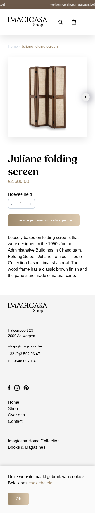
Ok (18, 499)
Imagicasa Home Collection (34, 441)
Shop (13, 408)
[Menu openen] (84, 22)
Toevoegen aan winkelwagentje (44, 220)
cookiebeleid (40, 483)
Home (13, 46)
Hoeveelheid (20, 194)
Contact (15, 421)
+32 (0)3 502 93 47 (24, 354)
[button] (86, 97)
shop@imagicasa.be (25, 346)
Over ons (16, 415)
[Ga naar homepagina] (28, 22)
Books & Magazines (26, 447)
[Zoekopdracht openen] (60, 22)
